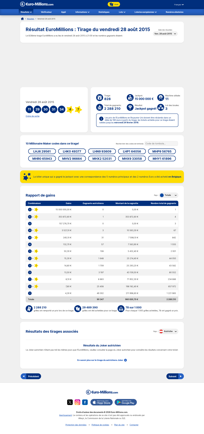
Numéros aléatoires (174, 12)
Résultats (25, 12)
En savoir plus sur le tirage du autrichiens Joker (100, 360)
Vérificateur (46, 12)
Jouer (116, 4)
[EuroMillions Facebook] (84, 403)
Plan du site (119, 425)
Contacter (134, 425)
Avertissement (65, 415)
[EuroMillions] (36, 6)
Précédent (33, 376)
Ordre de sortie (32, 116)
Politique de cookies (100, 425)
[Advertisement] (102, 65)
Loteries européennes (144, 12)
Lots (121, 12)
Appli (63, 12)
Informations (81, 12)
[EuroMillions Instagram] (77, 403)
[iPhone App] (101, 402)
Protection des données (76, 425)
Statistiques (104, 12)
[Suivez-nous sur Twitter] (69, 403)
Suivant (172, 376)
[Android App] (126, 402)
